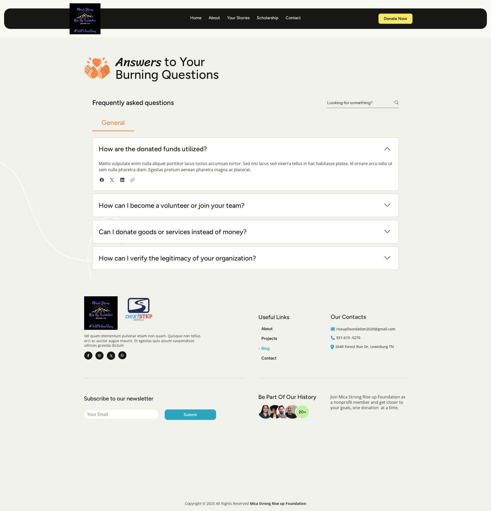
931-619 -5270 (348, 337)
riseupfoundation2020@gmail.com (365, 329)
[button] (102, 180)
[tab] (113, 122)
